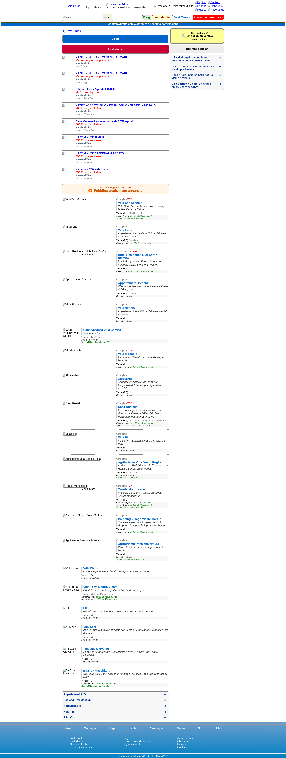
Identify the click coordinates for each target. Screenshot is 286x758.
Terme (181, 728)
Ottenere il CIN (78, 744)
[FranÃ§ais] (215, 6)
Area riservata (185, 738)
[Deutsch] (214, 2)
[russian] (201, 10)
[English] (200, 2)
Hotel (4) (68, 711)
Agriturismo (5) (72, 705)
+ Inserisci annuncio (81, 747)
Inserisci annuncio (208, 17)
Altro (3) (68, 717)
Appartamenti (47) (74, 694)
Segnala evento (132, 744)
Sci (200, 728)
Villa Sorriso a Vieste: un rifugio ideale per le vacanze (191, 85)
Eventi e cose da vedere (137, 741)
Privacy (181, 744)
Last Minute (161, 17)
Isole (133, 728)
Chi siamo (183, 741)
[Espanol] (201, 6)
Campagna (157, 728)
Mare (67, 728)
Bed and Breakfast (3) (77, 700)
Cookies (182, 747)
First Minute (181, 17)
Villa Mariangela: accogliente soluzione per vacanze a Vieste (191, 59)
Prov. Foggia (74, 31)
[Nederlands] (216, 10)
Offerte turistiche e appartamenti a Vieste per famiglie (193, 68)
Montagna (90, 728)
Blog (146, 17)
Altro (218, 728)
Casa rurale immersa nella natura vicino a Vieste (192, 76)
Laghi (113, 728)
